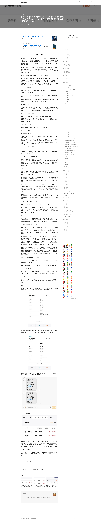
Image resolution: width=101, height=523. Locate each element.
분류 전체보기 (66, 49)
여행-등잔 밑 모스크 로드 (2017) (69, 124)
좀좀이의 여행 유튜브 (76, 516)
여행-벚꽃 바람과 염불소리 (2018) (69, 128)
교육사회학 (66, 188)
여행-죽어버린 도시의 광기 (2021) (69, 140)
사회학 (66, 173)
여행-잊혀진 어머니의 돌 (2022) (69, 150)
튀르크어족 (65, 195)
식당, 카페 (66, 74)
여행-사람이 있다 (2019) (68, 132)
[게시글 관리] (25, 462)
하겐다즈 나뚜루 (67, 65)
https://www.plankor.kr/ (27, 34)
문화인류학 (66, 167)
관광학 (66, 181)
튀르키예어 (66, 219)
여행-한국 (65, 156)
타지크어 (66, 227)
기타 (65, 230)
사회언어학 (66, 176)
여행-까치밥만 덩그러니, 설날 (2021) (70, 142)
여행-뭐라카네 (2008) (67, 93)
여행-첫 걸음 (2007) (67, 91)
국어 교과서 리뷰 (66, 216)
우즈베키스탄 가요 (67, 213)
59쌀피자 (66, 62)
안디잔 (65, 206)
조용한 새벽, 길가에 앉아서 (68, 193)
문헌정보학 (66, 79)
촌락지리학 (66, 180)
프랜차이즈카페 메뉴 (68, 72)
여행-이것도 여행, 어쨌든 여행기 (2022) (70, 146)
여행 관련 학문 (66, 164)
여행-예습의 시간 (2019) (68, 134)
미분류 (66, 78)
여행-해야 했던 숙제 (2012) (68, 111)
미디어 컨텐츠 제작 (68, 191)
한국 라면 (66, 60)
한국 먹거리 (67, 58)
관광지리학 (66, 183)
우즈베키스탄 (66, 197)
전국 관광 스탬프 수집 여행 (68, 154)
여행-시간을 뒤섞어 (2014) (68, 115)
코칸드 (65, 204)
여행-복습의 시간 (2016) (68, 122)
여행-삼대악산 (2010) (67, 101)
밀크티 (66, 75)
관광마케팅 (66, 184)
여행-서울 (65, 158)
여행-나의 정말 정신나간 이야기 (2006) (70, 89)
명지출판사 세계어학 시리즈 (69, 81)
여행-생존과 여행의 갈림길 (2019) (69, 130)
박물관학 (66, 187)
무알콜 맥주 (66, 68)
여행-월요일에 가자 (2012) (68, 107)
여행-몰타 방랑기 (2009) (68, 99)
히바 (65, 203)
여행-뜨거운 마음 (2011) (68, 105)
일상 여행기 (66, 51)
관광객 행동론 (67, 185)
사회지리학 (66, 177)
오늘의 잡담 (66, 82)
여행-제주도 (65, 160)
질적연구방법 (67, 166)
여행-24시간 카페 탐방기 (68, 126)
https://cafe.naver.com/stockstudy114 (29, 43)
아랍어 (66, 218)
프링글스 (66, 67)
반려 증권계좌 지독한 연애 (69, 76)
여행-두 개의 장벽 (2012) (68, 109)
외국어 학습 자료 (66, 87)
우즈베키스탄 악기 (67, 210)
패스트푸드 (66, 71)
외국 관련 (66, 57)
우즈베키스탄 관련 (67, 214)
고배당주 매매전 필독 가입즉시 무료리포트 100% (33, 36)
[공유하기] (24, 462)
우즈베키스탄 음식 (67, 208)
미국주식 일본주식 (68, 83)
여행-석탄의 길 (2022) (67, 152)
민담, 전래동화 (67, 53)
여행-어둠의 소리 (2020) (68, 136)
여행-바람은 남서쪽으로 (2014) (69, 119)
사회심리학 (66, 174)
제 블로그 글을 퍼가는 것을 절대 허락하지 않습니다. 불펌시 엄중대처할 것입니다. (36, 497)
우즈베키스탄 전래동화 (68, 211)
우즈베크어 (66, 207)
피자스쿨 (66, 61)
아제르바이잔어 (67, 220)
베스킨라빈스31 (67, 64)
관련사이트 (74, 518)
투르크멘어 (66, 222)
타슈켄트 (66, 199)
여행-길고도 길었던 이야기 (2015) (69, 120)
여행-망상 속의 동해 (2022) (68, 148)
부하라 (65, 201)
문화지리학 (66, 170)
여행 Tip (65, 162)
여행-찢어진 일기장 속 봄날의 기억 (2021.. (71, 144)
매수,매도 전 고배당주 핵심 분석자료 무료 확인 (31, 38)
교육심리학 (66, 190)
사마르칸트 (66, 200)
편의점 (66, 69)
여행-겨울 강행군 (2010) (68, 103)
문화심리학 (66, 169)
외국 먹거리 (67, 55)
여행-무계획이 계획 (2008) (68, 95)
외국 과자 (66, 54)
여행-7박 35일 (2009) (67, 97)
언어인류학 (66, 171)
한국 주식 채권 (67, 85)
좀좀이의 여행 (24, 2)
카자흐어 (66, 225)
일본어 (65, 229)
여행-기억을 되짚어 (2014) (68, 117)
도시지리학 (66, 178)
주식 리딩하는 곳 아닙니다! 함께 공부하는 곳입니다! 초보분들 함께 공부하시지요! (35, 47)
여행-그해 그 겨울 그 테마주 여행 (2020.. (70, 138)
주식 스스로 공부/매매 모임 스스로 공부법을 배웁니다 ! (34, 45)
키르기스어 (66, 226)
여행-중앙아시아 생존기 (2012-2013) (70, 113)
